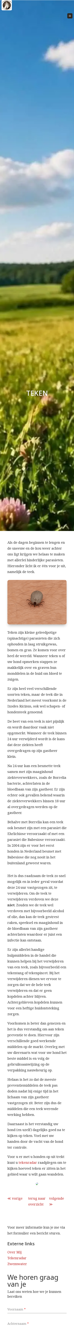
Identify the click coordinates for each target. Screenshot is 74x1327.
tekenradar (28, 1162)
